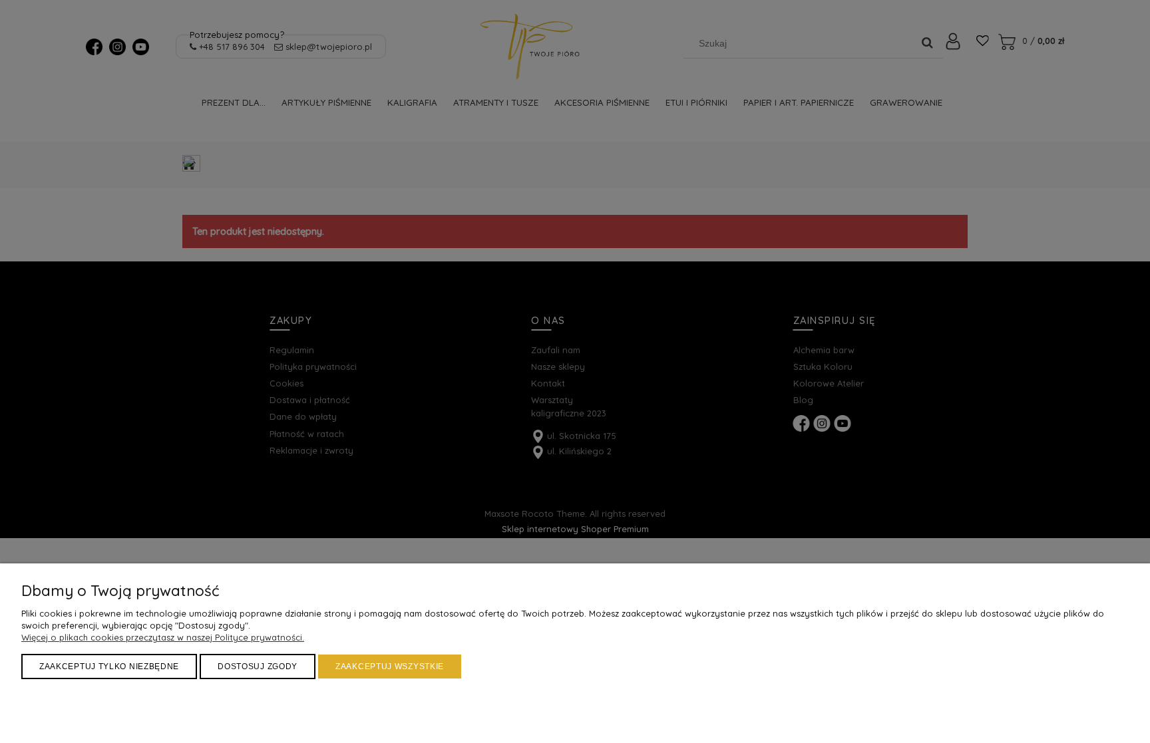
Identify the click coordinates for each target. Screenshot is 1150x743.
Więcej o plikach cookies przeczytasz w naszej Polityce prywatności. (162, 637)
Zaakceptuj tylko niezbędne (109, 666)
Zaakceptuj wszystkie (389, 666)
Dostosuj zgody (257, 666)
